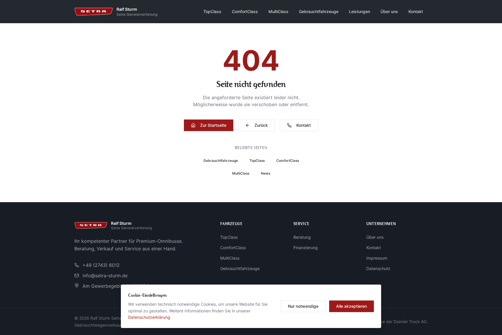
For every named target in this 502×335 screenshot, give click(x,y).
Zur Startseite (213, 125)
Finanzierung (305, 247)
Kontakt (415, 11)
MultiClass (278, 11)
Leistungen (359, 11)
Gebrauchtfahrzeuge (318, 11)
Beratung (302, 237)
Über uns (389, 11)
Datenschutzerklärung (149, 317)
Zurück (261, 125)
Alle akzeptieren (351, 306)
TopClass (212, 11)
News (265, 173)
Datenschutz (378, 268)
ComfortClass (245, 11)
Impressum (376, 258)
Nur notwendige (303, 306)
